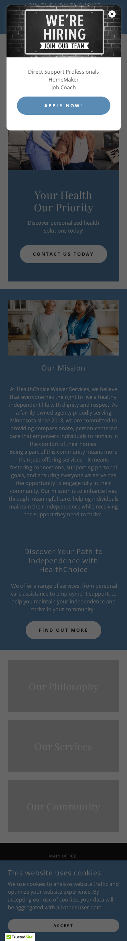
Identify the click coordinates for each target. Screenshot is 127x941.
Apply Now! (63, 105)
